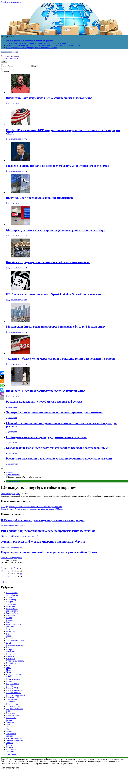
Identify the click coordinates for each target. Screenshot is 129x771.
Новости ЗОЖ (12, 688)
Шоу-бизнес (11, 749)
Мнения (9, 670)
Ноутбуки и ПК (12, 697)
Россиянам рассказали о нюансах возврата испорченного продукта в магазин (59, 458)
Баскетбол (10, 606)
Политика (10, 713)
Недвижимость (12, 683)
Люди (8, 665)
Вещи (8, 622)
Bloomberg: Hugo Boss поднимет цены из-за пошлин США (45, 390)
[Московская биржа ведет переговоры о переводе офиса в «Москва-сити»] (20, 321)
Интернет (10, 647)
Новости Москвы (13, 693)
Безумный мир (12, 611)
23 (21, 574)
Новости (9, 686)
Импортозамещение (14, 645)
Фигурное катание (14, 738)
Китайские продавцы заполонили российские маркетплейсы (48, 262)
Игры (8, 643)
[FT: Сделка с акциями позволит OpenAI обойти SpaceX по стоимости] (20, 289)
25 (6, 576)
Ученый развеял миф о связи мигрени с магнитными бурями (43, 541)
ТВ (7, 729)
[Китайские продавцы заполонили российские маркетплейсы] (20, 257)
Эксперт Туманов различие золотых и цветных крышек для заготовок (36, 43)
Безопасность (12, 608)
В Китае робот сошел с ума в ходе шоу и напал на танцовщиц (43, 520)
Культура (10, 656)
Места (8, 668)
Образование (11, 699)
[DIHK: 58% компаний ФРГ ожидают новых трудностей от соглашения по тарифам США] (20, 125)
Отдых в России (13, 706)
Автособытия (12, 595)
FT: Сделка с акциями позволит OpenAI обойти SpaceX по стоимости (53, 294)
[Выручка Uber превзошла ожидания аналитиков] (20, 192)
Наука (8, 677)
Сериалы (10, 722)
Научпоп (10, 681)
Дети (8, 629)
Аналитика (11, 604)
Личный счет (11, 663)
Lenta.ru (4, 494)
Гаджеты (10, 627)
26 (8, 576)
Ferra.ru (4, 558)
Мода (8, 672)
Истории (10, 649)
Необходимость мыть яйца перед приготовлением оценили (31, 47)
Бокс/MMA (11, 615)
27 (12, 576)
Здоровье (10, 638)
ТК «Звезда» (6, 525)
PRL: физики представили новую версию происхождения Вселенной (48, 530)
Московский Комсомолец (12, 536)
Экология (10, 752)
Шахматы (10, 747)
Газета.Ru (5, 547)
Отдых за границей (14, 708)
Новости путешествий (15, 695)
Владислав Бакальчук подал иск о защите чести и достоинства (49, 98)
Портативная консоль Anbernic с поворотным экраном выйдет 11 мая (49, 552)
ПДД (8, 711)
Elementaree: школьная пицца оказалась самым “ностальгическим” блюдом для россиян (43, 45)
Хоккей (9, 745)
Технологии (11, 733)
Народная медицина (14, 674)
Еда (7, 633)
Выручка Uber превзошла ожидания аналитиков (39, 197)
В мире (9, 618)
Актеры (9, 602)
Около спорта (12, 704)
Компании (10, 652)
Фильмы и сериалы (14, 740)
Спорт (8, 727)
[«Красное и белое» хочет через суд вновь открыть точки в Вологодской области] (20, 353)
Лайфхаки (10, 658)
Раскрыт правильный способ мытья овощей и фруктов (29, 41)
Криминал (10, 654)
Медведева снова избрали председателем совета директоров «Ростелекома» (57, 165)
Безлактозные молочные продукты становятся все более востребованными (57, 447)
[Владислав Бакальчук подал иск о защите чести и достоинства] (20, 92)
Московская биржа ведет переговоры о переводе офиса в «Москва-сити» (56, 326)
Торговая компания (9, 52)
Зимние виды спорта (15, 640)
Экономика (11, 754)
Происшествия (12, 715)
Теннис (9, 731)
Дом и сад (10, 631)
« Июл (4, 582)
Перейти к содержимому (11, 2)
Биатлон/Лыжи (12, 613)
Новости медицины (14, 690)
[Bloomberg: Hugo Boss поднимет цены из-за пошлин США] (20, 385)
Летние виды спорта (15, 661)
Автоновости (12, 593)
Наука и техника (13, 481)
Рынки (9, 720)
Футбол (9, 743)
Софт (8, 724)
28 (15, 576)
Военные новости (13, 624)
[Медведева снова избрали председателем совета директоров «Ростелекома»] (20, 160)
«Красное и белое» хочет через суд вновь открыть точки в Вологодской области (60, 358)
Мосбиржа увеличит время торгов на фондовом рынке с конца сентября (55, 230)
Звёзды (9, 636)
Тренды (9, 736)
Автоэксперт (11, 599)
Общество (10, 702)
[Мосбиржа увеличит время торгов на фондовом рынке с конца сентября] (20, 224)
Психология (11, 718)
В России (10, 620)
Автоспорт (10, 597)
